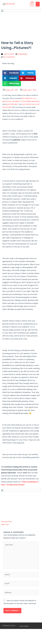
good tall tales (12, 104)
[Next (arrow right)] (14, 634)
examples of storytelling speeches (25, 101)
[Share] (24, 630)
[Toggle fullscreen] (14, 630)
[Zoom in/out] (4, 630)
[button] (11, 73)
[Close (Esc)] (34, 630)
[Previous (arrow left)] (4, 634)
